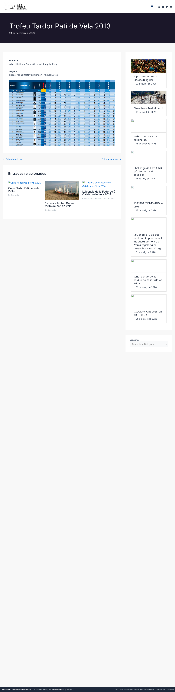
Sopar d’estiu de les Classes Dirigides (145, 78)
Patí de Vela (13, 195)
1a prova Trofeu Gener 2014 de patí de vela (59, 205)
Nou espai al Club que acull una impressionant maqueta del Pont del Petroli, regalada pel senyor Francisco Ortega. (148, 241)
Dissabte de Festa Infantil (148, 108)
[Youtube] (171, 6)
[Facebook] (163, 6)
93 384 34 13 (71, 689)
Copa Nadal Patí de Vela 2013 (23, 190)
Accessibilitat (160, 689)
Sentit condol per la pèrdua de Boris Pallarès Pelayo (147, 280)
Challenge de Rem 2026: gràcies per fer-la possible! (147, 171)
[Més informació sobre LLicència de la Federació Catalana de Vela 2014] (99, 184)
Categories (134, 340)
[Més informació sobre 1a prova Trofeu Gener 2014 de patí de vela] (62, 190)
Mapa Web (170, 689)
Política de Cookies (147, 689)
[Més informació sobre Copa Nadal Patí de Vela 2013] (24, 182)
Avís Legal (119, 689)
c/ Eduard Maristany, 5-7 (42, 689)
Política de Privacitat (131, 689)
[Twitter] (167, 6)
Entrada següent (111, 159)
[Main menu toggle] (152, 6)
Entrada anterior (13, 159)
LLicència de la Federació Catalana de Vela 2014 (98, 193)
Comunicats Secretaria (92, 198)
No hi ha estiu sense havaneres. (145, 138)
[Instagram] (159, 6)
